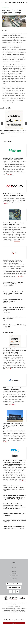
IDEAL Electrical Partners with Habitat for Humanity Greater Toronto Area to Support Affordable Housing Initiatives (14, 462)
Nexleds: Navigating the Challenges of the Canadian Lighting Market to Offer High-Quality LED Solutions (14, 195)
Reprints (14, 571)
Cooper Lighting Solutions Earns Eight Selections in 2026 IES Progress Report (14, 527)
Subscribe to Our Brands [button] (14, 584)
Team (14, 565)
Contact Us (14, 578)
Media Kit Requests (14, 576)
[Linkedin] (17, 591)
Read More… (10, 174)
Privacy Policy (14, 573)
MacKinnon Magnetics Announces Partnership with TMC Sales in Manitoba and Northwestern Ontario (13, 132)
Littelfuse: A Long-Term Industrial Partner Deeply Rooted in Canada (13, 158)
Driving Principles (14, 564)
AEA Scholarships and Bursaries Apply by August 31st (14, 514)
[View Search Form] (1, 2)
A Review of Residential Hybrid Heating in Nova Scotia (14, 325)
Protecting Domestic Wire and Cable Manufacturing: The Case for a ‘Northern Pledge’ (13, 224)
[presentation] (14, 119)
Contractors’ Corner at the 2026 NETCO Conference (14, 520)
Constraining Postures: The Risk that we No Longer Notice (14, 317)
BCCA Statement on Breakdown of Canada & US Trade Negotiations (13, 260)
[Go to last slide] (2, 123)
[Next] (26, 123)
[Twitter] (14, 591)
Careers (14, 567)
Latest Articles (7, 141)
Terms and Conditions (14, 575)
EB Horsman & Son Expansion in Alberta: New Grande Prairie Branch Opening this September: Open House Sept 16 (13, 426)
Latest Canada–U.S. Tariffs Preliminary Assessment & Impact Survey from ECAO (14, 309)
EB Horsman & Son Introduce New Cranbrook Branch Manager (13, 388)
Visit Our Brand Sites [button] (14, 587)
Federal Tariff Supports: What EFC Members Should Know (13, 300)
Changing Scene (5, 7)
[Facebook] (10, 591)
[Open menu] (27, 3)
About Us (14, 562)
